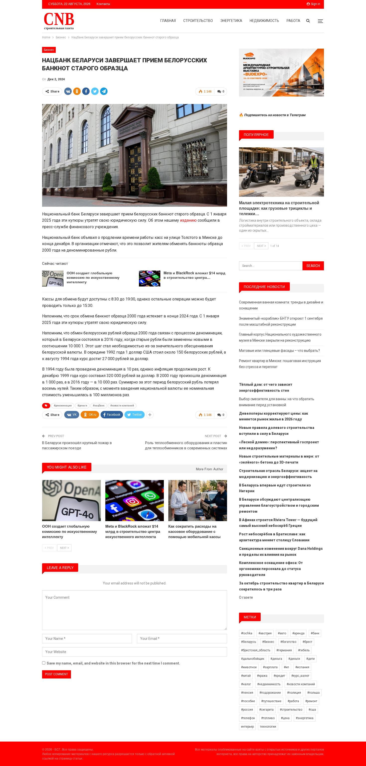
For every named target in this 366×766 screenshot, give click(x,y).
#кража (262, 675)
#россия (247, 709)
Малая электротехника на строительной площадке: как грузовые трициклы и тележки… (279, 208)
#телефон (248, 718)
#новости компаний (122, 405)
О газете (246, 597)
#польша (313, 692)
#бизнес (268, 642)
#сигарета (266, 709)
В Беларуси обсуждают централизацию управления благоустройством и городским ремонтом (279, 505)
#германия (284, 650)
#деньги (82, 405)
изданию (188, 220)
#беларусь (248, 642)
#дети (310, 659)
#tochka (246, 633)
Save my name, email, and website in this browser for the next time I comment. (113, 663)
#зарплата (270, 667)
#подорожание (270, 692)
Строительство (198, 21)
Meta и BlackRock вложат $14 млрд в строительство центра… (194, 275)
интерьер (247, 726)
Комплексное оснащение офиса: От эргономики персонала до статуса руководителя (271, 569)
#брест (307, 642)
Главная (168, 21)
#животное (249, 667)
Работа (293, 21)
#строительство (291, 709)
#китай (246, 675)
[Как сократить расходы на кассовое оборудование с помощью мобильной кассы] (197, 500)
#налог (246, 684)
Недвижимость (264, 21)
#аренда (298, 633)
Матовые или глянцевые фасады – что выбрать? (279, 351)
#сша (312, 709)
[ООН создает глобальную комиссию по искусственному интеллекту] (52, 279)
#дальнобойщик (252, 659)
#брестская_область (255, 650)
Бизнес (49, 50)
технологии (268, 726)
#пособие (248, 701)
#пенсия (247, 692)
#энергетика (304, 718)
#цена (285, 718)
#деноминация (63, 405)
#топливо (268, 718)
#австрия (265, 633)
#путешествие (271, 701)
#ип (286, 667)
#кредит (279, 675)
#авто (282, 633)
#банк (315, 633)
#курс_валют (300, 675)
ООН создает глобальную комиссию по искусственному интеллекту (93, 277)
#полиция (294, 692)
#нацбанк (99, 405)
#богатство (288, 642)
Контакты (103, 4)
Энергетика (231, 21)
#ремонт (311, 701)
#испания (302, 667)
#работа (293, 701)
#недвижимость (268, 684)
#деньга (276, 659)
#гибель (303, 650)
